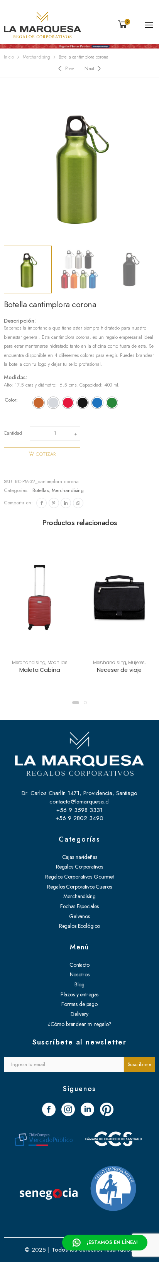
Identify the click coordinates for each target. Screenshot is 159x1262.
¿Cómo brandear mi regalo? (79, 1024)
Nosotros (80, 974)
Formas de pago (79, 1004)
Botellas (40, 490)
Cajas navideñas (79, 857)
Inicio (9, 57)
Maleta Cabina (39, 670)
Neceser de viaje (119, 670)
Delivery (79, 1014)
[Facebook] (41, 503)
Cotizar (46, 454)
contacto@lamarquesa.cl (79, 801)
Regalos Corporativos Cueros (79, 886)
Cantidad (13, 433)
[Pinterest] (54, 503)
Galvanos (79, 916)
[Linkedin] (66, 503)
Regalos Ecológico (79, 926)
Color (10, 400)
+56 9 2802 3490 (79, 818)
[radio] (38, 402)
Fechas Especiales (79, 906)
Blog (79, 984)
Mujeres (136, 662)
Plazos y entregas (80, 994)
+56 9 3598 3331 (79, 810)
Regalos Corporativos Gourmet (79, 876)
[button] (75, 702)
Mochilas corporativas (46, 665)
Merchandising (36, 57)
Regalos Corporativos (79, 866)
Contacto (79, 965)
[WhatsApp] (78, 503)
